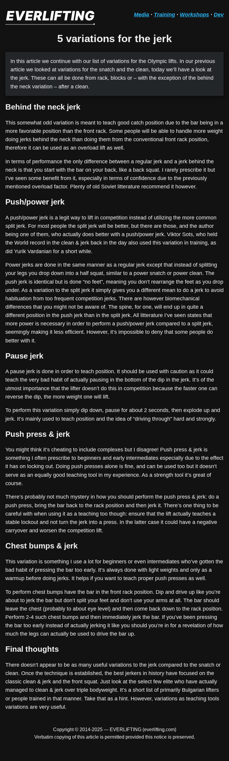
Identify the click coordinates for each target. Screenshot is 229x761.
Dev (219, 15)
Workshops (194, 15)
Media (141, 15)
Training (164, 15)
